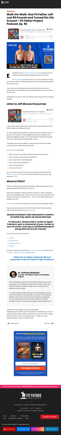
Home (5, 416)
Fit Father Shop (24, 416)
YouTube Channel (36, 250)
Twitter (23, 252)
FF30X (15, 176)
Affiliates (38, 408)
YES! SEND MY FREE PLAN (30, 368)
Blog (4, 418)
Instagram (10, 252)
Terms (32, 408)
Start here (13, 416)
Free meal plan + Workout (15, 418)
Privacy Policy (24, 408)
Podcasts (11, 11)
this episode (18, 79)
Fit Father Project (32, 275)
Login (26, 418)
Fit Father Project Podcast (32, 73)
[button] (26, 6)
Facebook (17, 252)
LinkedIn (31, 252)
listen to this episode (13, 174)
